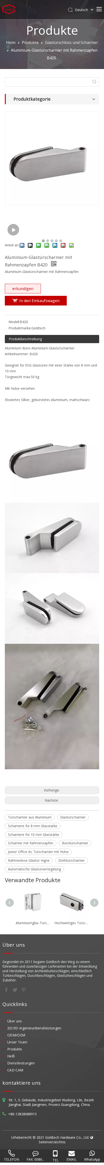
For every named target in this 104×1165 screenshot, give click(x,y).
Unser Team (17, 1042)
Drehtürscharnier (71, 860)
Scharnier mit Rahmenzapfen (30, 843)
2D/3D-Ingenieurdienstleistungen (34, 1028)
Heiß (11, 1056)
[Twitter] (15, 989)
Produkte (14, 1049)
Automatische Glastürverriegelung (34, 869)
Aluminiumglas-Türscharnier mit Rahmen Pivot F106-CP (33, 923)
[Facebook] (6, 989)
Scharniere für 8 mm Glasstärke (32, 826)
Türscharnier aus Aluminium (30, 817)
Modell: (14, 321)
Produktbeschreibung (25, 339)
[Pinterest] (24, 989)
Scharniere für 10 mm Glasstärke (33, 834)
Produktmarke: (19, 328)
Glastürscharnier (73, 817)
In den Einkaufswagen (39, 300)
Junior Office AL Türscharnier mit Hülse (38, 851)
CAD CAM (15, 1070)
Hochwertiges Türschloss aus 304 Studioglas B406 (71, 923)
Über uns (14, 1021)
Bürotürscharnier (75, 843)
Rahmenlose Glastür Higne (29, 860)
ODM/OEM (16, 1035)
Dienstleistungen (21, 1063)
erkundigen (22, 288)
